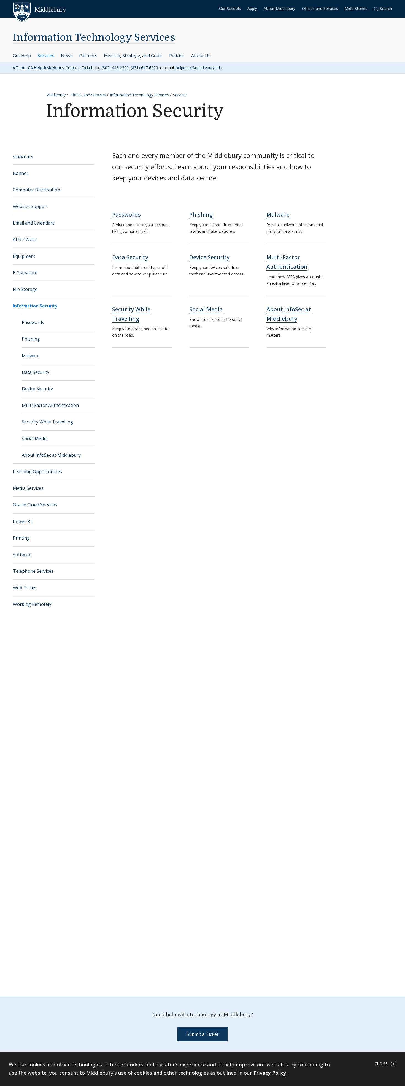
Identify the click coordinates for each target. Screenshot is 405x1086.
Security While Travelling (47, 422)
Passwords (33, 322)
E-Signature (25, 273)
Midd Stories (356, 8)
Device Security (37, 389)
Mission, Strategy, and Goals (133, 56)
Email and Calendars (34, 223)
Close (382, 1063)
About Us (200, 56)
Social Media (34, 439)
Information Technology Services (94, 37)
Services (45, 56)
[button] (383, 8)
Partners (88, 56)
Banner (20, 173)
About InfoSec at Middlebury (51, 455)
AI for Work (25, 239)
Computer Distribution (36, 190)
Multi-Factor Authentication (50, 405)
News (66, 56)
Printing (21, 538)
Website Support (30, 206)
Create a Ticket (79, 67)
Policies (177, 56)
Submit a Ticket (202, 1034)
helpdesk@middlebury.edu (199, 67)
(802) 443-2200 (115, 67)
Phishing (31, 339)
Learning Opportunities (37, 472)
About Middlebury (279, 8)
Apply (252, 8)
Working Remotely (32, 604)
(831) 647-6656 (144, 67)
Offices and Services (320, 8)
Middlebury (56, 95)
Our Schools (230, 8)
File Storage (25, 289)
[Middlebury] (39, 10)
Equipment (24, 256)
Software (22, 555)
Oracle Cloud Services (35, 505)
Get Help (22, 56)
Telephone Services (33, 571)
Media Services (28, 488)
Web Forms (24, 588)
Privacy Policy (269, 1072)
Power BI (22, 521)
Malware (31, 356)
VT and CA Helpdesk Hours (38, 67)
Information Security (35, 306)
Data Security (35, 372)
